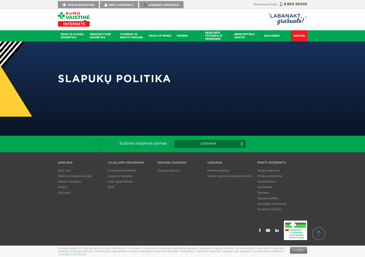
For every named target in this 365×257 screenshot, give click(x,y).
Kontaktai (64, 193)
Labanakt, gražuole (163, 5)
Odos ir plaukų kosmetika (72, 36)
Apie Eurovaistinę (80, 5)
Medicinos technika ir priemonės (213, 36)
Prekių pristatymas (269, 176)
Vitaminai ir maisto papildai (131, 36)
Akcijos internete (268, 170)
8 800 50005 (295, 4)
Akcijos (299, 36)
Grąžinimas (264, 187)
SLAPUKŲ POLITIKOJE (72, 254)
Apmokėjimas (266, 181)
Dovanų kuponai (169, 170)
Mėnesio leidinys (218, 170)
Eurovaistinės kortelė (122, 170)
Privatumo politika (269, 209)
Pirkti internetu (120, 5)
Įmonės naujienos (69, 181)
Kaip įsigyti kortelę (120, 181)
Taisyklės (263, 193)
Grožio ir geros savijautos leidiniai (229, 176)
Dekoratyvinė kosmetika (100, 36)
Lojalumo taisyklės (120, 176)
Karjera (63, 187)
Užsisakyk (208, 143)
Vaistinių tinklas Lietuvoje (75, 176)
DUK (111, 187)
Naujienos (272, 36)
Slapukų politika (268, 198)
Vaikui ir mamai (160, 36)
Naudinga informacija (271, 204)
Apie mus (64, 170)
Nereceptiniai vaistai (244, 36)
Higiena (182, 36)
